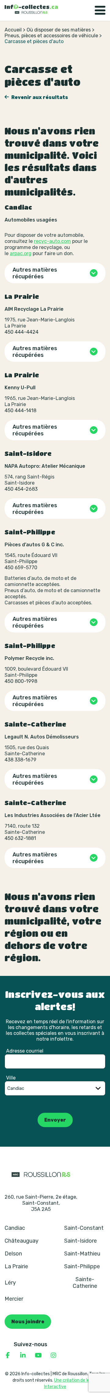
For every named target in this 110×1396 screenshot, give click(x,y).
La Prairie (16, 1266)
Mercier (14, 1298)
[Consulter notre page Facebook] (8, 1355)
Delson (13, 1253)
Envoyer (55, 1120)
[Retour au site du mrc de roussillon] (41, 1174)
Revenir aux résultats (39, 97)
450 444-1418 (20, 410)
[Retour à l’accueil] (31, 9)
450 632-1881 (20, 838)
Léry (10, 1282)
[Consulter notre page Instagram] (53, 1355)
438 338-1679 (20, 760)
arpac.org (20, 253)
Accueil (13, 30)
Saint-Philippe (82, 1266)
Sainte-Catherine (85, 1282)
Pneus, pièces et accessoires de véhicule (51, 35)
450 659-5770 (21, 567)
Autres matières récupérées (35, 273)
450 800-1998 (21, 681)
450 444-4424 (21, 332)
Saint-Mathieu (82, 1253)
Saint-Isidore (80, 1240)
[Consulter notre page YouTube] (38, 1355)
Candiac (15, 1228)
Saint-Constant (84, 1228)
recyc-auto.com (52, 241)
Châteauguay (21, 1240)
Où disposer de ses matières (59, 30)
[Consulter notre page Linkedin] (23, 1355)
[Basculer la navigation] (100, 10)
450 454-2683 (21, 489)
